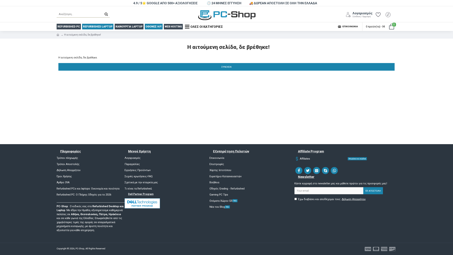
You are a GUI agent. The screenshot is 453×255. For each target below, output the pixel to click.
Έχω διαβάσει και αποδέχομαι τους (332, 199)
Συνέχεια (226, 67)
